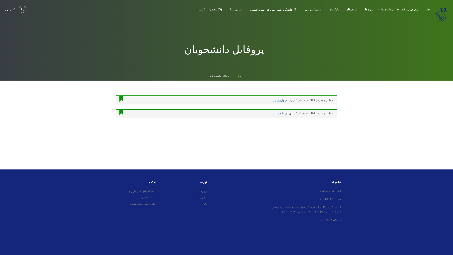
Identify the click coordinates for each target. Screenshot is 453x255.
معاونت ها (387, 9)
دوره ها (369, 9)
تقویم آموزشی (313, 9)
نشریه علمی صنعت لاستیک (143, 203)
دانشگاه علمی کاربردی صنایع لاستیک (271, 9)
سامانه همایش (148, 197)
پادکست (334, 9)
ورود (8, 9)
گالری (204, 203)
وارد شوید (278, 100)
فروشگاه (352, 9)
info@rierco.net (326, 191)
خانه (427, 9)
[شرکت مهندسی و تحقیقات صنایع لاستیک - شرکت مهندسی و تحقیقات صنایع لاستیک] (441, 16)
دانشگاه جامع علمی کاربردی (142, 191)
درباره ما (203, 191)
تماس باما (236, 9)
